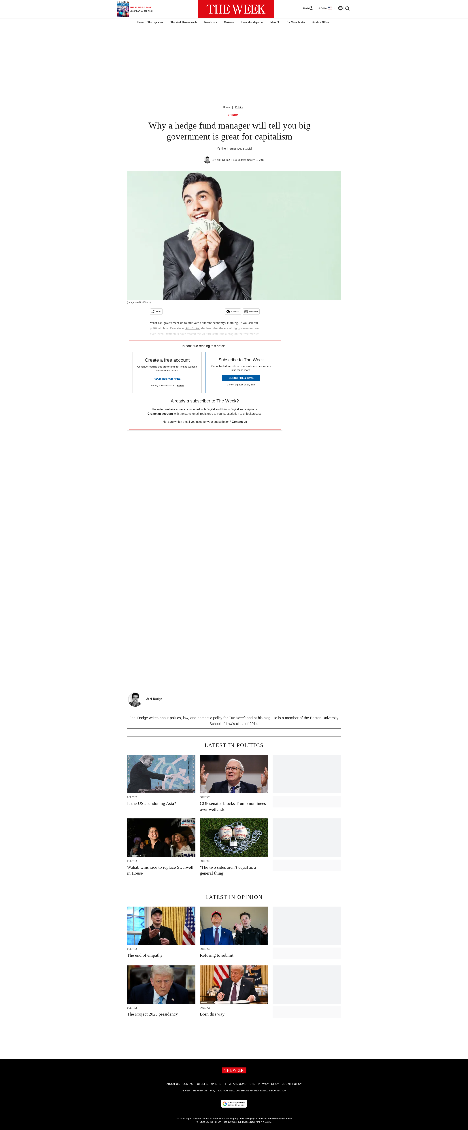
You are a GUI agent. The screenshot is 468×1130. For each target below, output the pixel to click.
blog (267, 718)
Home (226, 107)
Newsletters (210, 22)
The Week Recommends (184, 22)
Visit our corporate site (280, 1118)
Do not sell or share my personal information (252, 1090)
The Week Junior (295, 22)
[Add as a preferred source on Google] (234, 1104)
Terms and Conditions (239, 1083)
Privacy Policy (268, 1083)
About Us (173, 1083)
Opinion (233, 115)
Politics (239, 107)
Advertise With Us (194, 1090)
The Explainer (155, 22)
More (273, 22)
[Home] (140, 22)
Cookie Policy (292, 1083)
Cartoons (229, 22)
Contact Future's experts (201, 1083)
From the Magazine (252, 22)
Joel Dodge (223, 159)
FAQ (212, 1090)
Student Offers (320, 22)
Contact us (239, 421)
